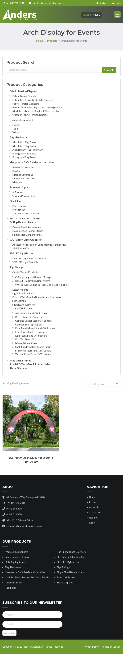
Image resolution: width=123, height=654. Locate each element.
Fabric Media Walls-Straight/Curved (32, 99)
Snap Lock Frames (20, 360)
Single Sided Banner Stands (27, 234)
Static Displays (18, 368)
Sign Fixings (16, 267)
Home (92, 497)
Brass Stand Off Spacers (28, 316)
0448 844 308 (14, 508)
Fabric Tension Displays (23, 91)
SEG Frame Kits (20, 248)
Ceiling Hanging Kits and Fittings (33, 277)
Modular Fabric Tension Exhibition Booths (35, 111)
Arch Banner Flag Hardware (27, 149)
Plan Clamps (19, 205)
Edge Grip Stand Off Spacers (31, 331)
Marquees (18, 182)
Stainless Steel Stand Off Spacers (33, 350)
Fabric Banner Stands (24, 96)
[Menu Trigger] (117, 14)
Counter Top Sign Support (29, 324)
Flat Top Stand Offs (26, 339)
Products (94, 502)
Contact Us (95, 512)
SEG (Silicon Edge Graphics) (25, 239)
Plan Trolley (18, 209)
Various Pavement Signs (25, 195)
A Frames (17, 192)
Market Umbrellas (22, 174)
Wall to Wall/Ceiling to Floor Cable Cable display (42, 284)
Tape (15, 128)
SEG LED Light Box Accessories (29, 258)
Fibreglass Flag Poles (24, 157)
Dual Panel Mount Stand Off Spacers (35, 328)
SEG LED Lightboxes (21, 253)
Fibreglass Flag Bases (24, 153)
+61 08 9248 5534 (15, 3)
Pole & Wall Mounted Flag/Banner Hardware (37, 296)
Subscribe (9, 632)
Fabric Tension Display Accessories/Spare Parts (38, 107)
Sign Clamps (19, 300)
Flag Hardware (18, 137)
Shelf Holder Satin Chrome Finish (33, 346)
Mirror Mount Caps (26, 342)
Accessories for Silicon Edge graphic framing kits (39, 244)
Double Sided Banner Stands (27, 230)
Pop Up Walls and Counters (25, 218)
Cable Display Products (25, 272)
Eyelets (16, 124)
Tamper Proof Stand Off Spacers (33, 354)
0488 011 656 (14, 514)
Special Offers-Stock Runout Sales (29, 364)
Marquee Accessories (24, 178)
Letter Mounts (20, 289)
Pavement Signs (18, 187)
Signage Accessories (23, 304)
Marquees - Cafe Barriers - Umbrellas (31, 162)
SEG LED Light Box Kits (25, 262)
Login (118, 3)
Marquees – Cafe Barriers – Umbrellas (25, 572)
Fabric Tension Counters (25, 103)
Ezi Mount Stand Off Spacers (31, 335)
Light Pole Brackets (23, 293)
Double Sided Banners (16, 551)
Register (103, 3)
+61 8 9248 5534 (15, 502)
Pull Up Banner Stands (22, 222)
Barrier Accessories (23, 167)
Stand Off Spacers (22, 308)
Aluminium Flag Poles (24, 146)
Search (109, 70)
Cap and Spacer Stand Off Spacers (34, 320)
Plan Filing (15, 200)
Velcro (16, 132)
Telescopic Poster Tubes (25, 213)
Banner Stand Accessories (26, 227)
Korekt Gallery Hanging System (32, 280)
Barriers (16, 170)
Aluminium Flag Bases (24, 142)
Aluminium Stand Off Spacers (31, 313)
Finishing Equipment (21, 119)
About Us (94, 507)
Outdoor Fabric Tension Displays (30, 114)
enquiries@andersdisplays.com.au (48, 3)
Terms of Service (111, 646)
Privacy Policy (91, 646)
